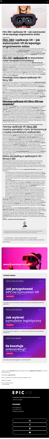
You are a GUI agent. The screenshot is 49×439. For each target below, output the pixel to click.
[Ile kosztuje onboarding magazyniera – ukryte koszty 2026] (24, 347)
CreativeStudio (39, 231)
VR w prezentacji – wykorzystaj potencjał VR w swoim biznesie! (20, 238)
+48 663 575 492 (17, 409)
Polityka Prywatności (18, 411)
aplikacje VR (17, 370)
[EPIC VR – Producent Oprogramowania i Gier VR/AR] (7, 2)
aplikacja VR (24, 40)
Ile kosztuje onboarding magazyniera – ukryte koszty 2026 (16, 359)
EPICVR (30, 231)
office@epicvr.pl (17, 407)
